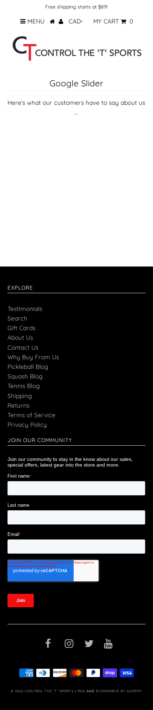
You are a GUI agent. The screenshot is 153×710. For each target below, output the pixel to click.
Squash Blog (25, 376)
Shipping (19, 395)
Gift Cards (21, 328)
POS (81, 691)
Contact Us (22, 347)
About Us (20, 337)
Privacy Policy (27, 424)
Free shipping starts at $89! (76, 7)
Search (17, 318)
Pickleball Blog (27, 366)
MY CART (113, 21)
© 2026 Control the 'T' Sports (42, 691)
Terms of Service (31, 415)
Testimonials (24, 308)
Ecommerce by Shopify (119, 691)
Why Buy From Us (33, 357)
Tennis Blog (23, 385)
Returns (18, 405)
